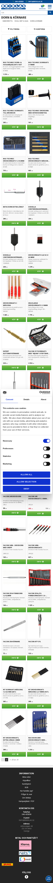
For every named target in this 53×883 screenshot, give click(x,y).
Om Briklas (26, 798)
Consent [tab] (9, 399)
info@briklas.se (35, 1)
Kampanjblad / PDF (26, 801)
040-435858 (19, 1)
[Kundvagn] (42, 6)
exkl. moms (49, 878)
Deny (26, 489)
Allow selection (26, 482)
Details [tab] (27, 399)
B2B (26, 787)
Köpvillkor (26, 780)
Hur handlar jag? (26, 791)
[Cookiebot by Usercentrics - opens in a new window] (39, 392)
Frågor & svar (26, 794)
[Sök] (50, 13)
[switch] (46, 449)
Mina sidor (26, 777)
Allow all (26, 474)
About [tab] (43, 399)
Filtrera (14, 29)
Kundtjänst (26, 784)
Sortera (40, 29)
